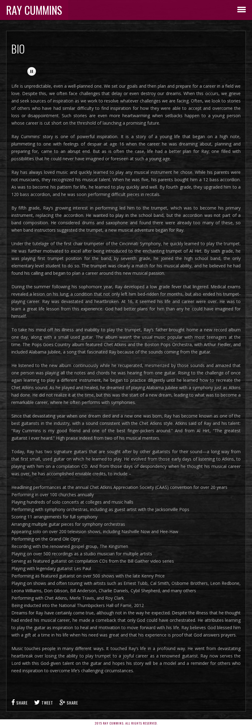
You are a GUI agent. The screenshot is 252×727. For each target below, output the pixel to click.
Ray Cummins (34, 10)
